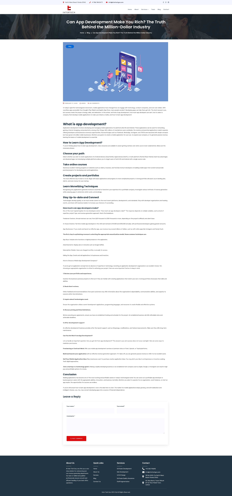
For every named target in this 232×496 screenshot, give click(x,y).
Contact (166, 9)
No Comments (94, 103)
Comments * (71, 416)
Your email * (121, 406)
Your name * (71, 406)
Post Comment (77, 438)
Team (153, 9)
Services (144, 9)
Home (130, 9)
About (136, 9)
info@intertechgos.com (115, 2)
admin (83, 103)
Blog (159, 9)
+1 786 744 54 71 (97, 2)
